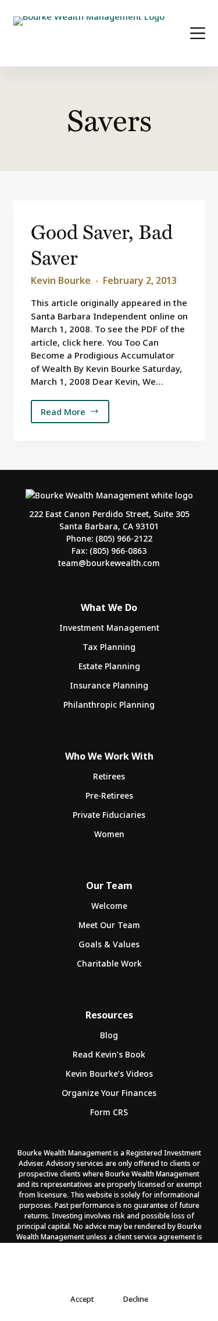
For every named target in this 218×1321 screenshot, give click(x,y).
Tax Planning (109, 646)
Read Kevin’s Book (109, 1054)
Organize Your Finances (109, 1092)
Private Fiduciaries (109, 814)
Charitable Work (109, 963)
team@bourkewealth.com (109, 562)
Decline (135, 1299)
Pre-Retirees (109, 795)
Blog (109, 1035)
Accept (82, 1299)
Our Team (109, 885)
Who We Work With (109, 756)
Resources (109, 1015)
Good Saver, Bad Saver (102, 243)
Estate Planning (109, 666)
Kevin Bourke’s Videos (109, 1073)
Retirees (109, 776)
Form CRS (109, 1112)
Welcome (109, 905)
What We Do (109, 607)
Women (109, 833)
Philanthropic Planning (109, 704)
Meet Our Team (109, 924)
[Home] (89, 33)
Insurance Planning (109, 685)
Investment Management (109, 627)
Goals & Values (109, 944)
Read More (68, 414)
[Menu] (197, 33)
